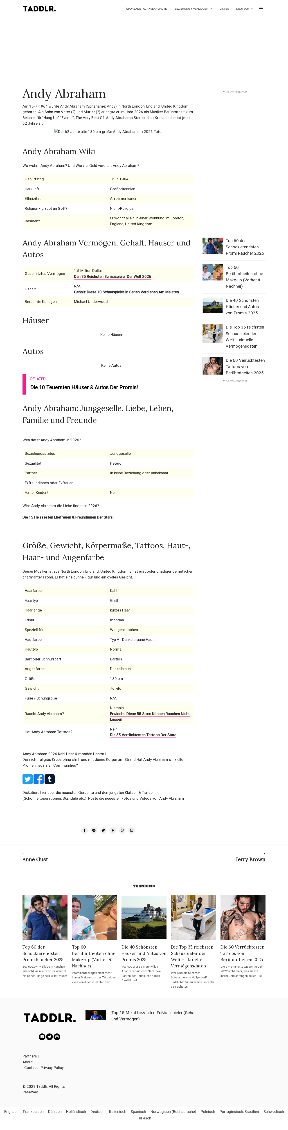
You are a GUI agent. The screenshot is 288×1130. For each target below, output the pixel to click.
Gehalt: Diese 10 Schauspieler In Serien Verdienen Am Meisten (126, 292)
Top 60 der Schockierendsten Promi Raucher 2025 (245, 247)
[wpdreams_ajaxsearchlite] (146, 8)
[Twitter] (49, 1036)
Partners (29, 1056)
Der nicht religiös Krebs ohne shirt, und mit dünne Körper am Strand (79, 759)
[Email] (57, 1036)
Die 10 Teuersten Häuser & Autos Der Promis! (84, 387)
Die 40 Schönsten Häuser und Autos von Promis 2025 (242, 307)
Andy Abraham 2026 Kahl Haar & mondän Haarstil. (64, 754)
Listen (224, 8)
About (27, 1062)
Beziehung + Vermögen (191, 8)
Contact (31, 1067)
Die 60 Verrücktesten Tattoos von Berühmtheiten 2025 (245, 366)
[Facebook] (42, 1036)
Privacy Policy (52, 1067)
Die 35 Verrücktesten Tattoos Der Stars (143, 735)
